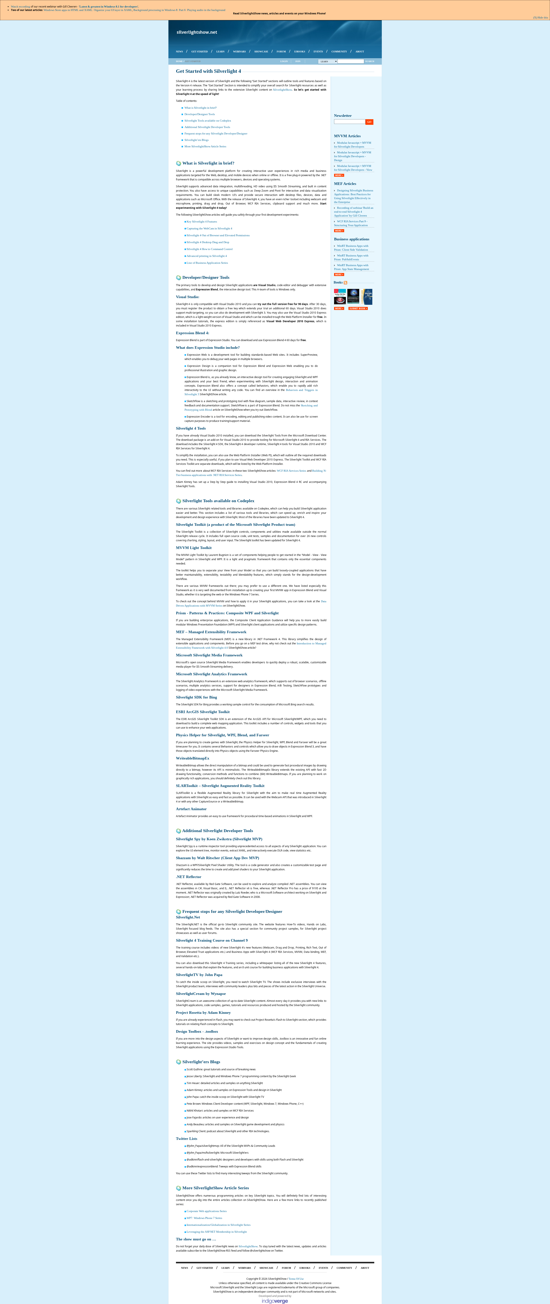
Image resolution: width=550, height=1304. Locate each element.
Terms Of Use (296, 1278)
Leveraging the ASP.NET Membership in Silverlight (217, 1231)
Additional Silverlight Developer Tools (207, 127)
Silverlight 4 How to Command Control (210, 249)
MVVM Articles (347, 136)
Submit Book (357, 308)
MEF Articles (345, 183)
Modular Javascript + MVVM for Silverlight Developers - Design (352, 156)
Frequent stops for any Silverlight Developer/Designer (216, 133)
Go (369, 122)
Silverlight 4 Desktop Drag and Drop (208, 242)
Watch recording (20, 6)
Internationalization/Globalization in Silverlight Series (219, 1224)
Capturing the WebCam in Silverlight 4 (209, 228)
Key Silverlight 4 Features (202, 221)
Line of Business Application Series (207, 262)
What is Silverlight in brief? (201, 107)
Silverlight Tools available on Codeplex (208, 120)
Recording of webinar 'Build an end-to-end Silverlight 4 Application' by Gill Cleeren (353, 211)
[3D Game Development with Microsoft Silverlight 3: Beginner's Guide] (353, 302)
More (338, 175)
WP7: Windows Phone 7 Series (204, 1218)
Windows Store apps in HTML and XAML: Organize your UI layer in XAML (88, 10)
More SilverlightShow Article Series (205, 146)
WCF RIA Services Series (291, 470)
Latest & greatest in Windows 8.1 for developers (108, 6)
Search (369, 61)
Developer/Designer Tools (200, 114)
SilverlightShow (282, 89)
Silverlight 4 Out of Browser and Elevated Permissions (218, 235)
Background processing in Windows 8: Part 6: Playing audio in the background (179, 10)
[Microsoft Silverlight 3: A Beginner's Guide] (367, 303)
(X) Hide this (540, 17)
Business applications (351, 239)
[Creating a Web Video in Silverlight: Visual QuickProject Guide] (340, 303)
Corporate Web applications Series (207, 1211)
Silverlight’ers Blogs (197, 140)
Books (338, 282)
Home (179, 61)
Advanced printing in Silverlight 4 (207, 256)
